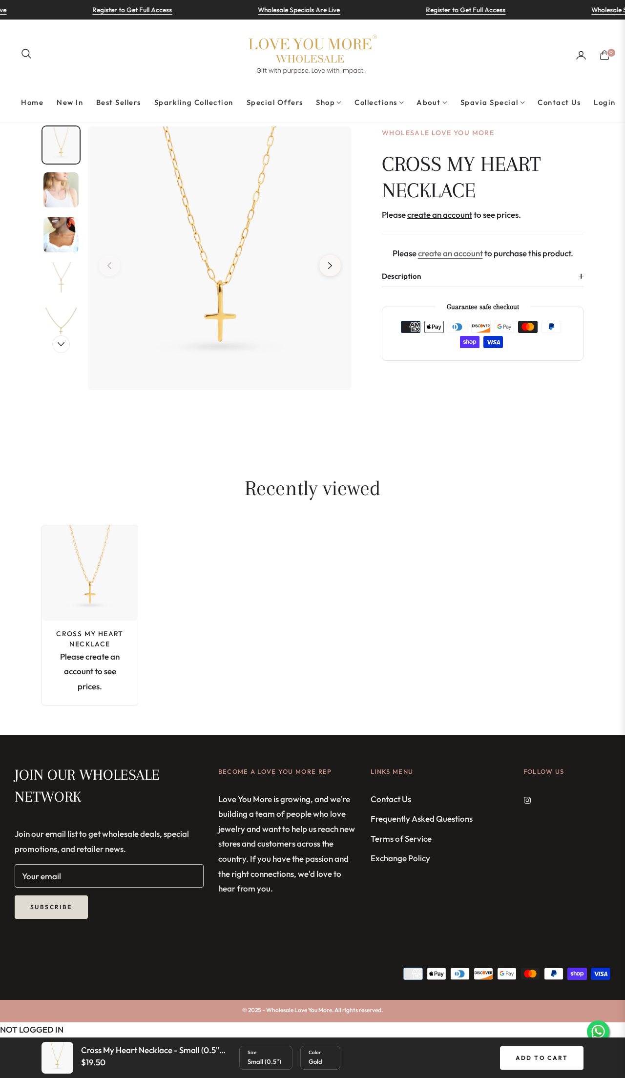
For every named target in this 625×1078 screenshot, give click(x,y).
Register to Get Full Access (119, 9)
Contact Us (391, 799)
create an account (450, 253)
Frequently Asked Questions (422, 818)
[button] (26, 53)
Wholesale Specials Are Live (286, 9)
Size (252, 1052)
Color (315, 1052)
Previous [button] (109, 265)
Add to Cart (542, 1057)
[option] (220, 258)
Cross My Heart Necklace (90, 638)
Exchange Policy (400, 858)
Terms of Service (401, 838)
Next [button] (330, 265)
